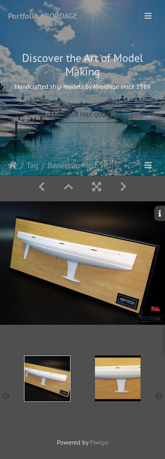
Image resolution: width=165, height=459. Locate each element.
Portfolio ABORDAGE (42, 16)
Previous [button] (6, 397)
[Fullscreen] (96, 186)
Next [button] (159, 397)
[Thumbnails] (68, 186)
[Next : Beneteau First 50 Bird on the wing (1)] (123, 186)
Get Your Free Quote (83, 114)
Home (12, 165)
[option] (47, 395)
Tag (32, 165)
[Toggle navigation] (148, 16)
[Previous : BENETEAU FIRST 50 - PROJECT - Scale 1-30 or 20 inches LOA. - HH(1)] (41, 186)
